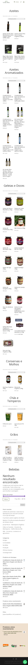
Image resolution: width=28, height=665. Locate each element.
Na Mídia (5, 545)
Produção (5, 547)
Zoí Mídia (22, 663)
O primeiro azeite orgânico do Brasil (13, 518)
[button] (25, 662)
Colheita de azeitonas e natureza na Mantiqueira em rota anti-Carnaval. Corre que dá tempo (13, 513)
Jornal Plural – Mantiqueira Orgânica (13, 524)
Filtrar (6, 499)
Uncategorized (7, 552)
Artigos (5, 540)
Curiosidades (6, 543)
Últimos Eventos (7, 550)
